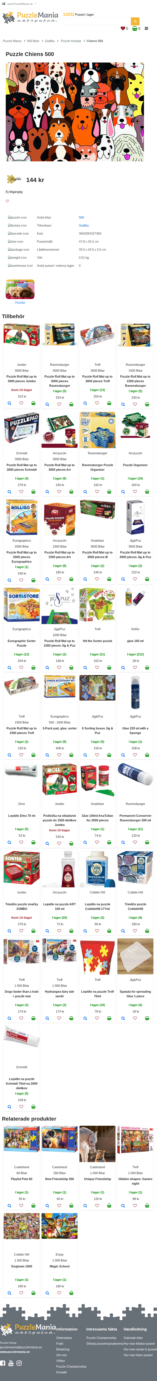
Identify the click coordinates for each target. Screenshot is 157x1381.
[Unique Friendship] (85, 1206)
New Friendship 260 (59, 1179)
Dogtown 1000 (21, 1266)
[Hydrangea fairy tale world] (47, 1018)
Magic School (60, 1266)
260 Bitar (59, 1173)
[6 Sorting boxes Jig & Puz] (85, 755)
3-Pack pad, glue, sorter (60, 728)
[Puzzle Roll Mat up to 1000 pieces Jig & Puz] (47, 668)
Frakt (59, 1343)
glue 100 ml (135, 641)
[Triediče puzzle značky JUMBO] (9, 931)
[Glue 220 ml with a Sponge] (123, 755)
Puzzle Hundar (71, 41)
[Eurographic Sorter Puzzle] (9, 668)
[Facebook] (2, 1364)
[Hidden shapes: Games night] (123, 1206)
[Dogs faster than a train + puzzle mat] (9, 1018)
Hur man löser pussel (138, 1355)
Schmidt (21, 453)
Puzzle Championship (71, 1366)
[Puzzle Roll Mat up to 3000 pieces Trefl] (85, 403)
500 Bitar (33, 41)
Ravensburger (59, 364)
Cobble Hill (97, 892)
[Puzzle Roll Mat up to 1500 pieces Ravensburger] (123, 404)
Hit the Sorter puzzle (97, 641)
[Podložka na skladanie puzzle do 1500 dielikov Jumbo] (47, 843)
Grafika (50, 41)
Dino (21, 804)
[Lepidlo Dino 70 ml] (9, 842)
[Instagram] (19, 1364)
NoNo (135, 629)
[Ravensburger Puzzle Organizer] (85, 492)
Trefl (98, 364)
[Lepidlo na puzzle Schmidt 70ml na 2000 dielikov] (9, 1107)
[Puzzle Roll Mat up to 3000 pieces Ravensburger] (47, 404)
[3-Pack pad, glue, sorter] (47, 755)
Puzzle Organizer (135, 465)
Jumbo (21, 364)
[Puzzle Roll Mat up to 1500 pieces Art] (47, 579)
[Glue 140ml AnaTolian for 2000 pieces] (85, 842)
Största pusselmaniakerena (104, 1343)
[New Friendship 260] (47, 1206)
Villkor (60, 1360)
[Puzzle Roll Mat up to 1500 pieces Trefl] (9, 755)
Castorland (21, 1167)
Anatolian (97, 540)
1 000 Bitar (21, 985)
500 (81, 217)
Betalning (62, 1349)
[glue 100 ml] (123, 668)
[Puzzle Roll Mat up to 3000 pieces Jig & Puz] (123, 579)
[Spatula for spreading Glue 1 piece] (123, 1018)
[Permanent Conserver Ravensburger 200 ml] (123, 842)
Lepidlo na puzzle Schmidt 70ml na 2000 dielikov (22, 1083)
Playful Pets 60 (21, 1179)
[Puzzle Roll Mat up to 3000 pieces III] (85, 579)
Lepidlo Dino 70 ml (21, 815)
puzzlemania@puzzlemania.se (21, 1347)
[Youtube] (10, 1364)
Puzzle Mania (12, 41)
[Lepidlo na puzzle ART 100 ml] (47, 931)
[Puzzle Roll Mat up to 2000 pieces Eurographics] (9, 580)
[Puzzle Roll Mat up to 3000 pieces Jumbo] (9, 403)
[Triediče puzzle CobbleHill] (123, 931)
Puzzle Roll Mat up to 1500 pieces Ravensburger (135, 381)
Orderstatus (64, 1338)
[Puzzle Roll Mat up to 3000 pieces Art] (47, 492)
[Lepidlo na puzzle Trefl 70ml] (85, 1018)
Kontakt (61, 1372)
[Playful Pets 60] (9, 1206)
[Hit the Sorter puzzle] (85, 668)
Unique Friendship (97, 1179)
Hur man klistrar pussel (139, 1343)
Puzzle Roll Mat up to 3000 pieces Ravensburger (59, 381)
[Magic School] (47, 1293)
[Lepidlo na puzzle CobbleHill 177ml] (85, 931)
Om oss (61, 1355)
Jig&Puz (135, 540)
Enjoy (60, 1254)
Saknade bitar (133, 1338)
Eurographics (22, 540)
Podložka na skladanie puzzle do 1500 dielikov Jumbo (59, 820)
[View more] (22, 345)
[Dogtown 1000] (9, 1293)
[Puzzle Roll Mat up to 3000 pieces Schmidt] (9, 492)
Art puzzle (59, 453)
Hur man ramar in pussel (140, 1349)
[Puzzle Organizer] (123, 492)
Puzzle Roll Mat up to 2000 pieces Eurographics (22, 557)
